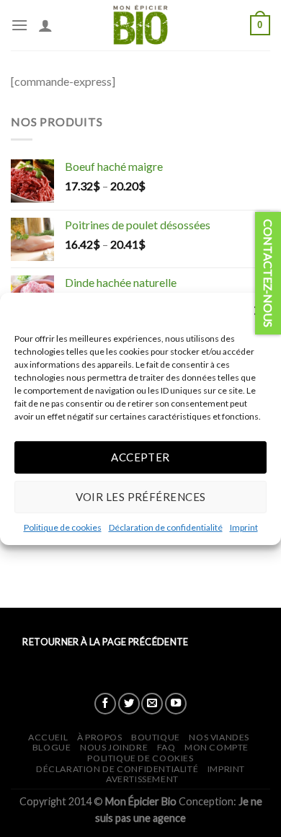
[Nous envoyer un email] (152, 703)
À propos (99, 737)
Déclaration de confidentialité (166, 526)
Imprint (244, 526)
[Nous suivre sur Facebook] (105, 703)
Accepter (140, 457)
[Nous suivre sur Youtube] (176, 703)
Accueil (48, 737)
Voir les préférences (141, 496)
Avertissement (142, 779)
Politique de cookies (63, 526)
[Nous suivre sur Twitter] (129, 703)
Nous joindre (114, 747)
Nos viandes (219, 737)
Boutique (155, 737)
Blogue (51, 747)
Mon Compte (216, 747)
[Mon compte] (45, 25)
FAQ (166, 747)
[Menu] (19, 25)
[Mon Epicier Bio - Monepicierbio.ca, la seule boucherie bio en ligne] (140, 25)
